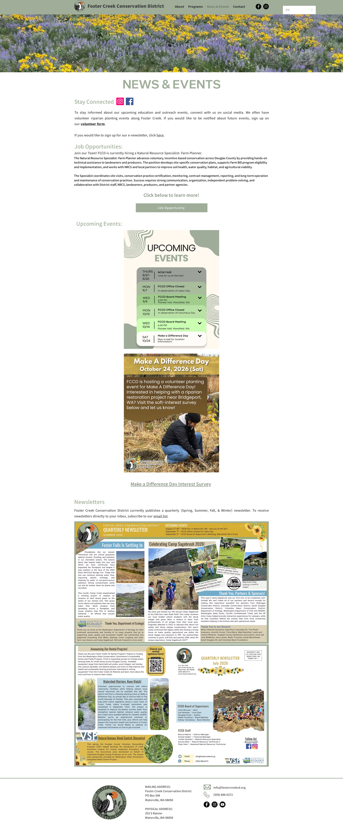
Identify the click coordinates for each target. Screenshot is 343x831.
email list (160, 516)
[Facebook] (258, 6)
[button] (93, 124)
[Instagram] (266, 6)
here (160, 135)
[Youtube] (222, 804)
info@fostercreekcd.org (229, 787)
